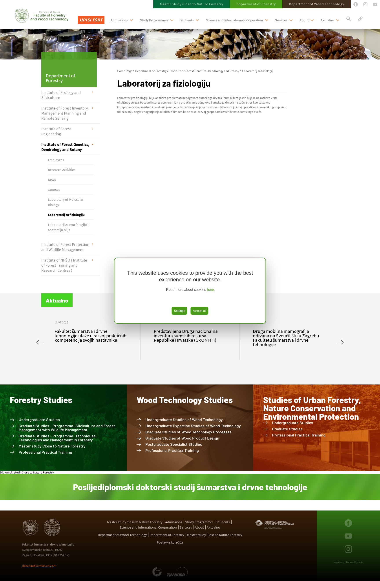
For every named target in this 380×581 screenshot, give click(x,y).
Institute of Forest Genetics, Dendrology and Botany (65, 147)
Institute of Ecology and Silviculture (61, 95)
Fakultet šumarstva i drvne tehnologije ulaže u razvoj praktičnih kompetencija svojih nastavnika (90, 335)
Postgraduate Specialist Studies (173, 444)
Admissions (119, 20)
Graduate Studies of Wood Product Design (182, 438)
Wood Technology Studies (185, 400)
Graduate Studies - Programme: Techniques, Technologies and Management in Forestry (58, 437)
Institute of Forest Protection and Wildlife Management (65, 247)
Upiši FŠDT (91, 19)
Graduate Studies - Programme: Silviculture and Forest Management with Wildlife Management (67, 427)
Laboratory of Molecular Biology (66, 202)
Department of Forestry (256, 4)
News (52, 179)
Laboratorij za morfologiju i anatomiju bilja (68, 227)
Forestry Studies (41, 400)
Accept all (199, 310)
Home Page (124, 71)
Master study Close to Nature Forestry (191, 4)
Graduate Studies (287, 428)
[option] (91, 333)
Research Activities (61, 169)
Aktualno (327, 20)
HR (82, 31)
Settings (179, 310)
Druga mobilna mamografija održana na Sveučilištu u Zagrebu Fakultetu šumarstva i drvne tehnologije (286, 337)
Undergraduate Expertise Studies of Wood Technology (193, 425)
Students (187, 20)
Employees (56, 160)
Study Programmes (154, 20)
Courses (54, 189)
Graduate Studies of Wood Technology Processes (188, 431)
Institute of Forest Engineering (56, 131)
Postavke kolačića (170, 542)
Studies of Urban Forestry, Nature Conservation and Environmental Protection (312, 408)
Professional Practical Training (45, 452)
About (304, 20)
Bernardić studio (354, 562)
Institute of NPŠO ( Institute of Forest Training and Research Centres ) (64, 265)
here (210, 289)
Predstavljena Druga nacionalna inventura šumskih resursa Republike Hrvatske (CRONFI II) (186, 335)
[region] (190, 291)
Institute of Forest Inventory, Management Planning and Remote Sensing (64, 113)
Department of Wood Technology (316, 4)
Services (281, 20)
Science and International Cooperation (234, 20)
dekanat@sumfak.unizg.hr (39, 566)
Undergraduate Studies (39, 419)
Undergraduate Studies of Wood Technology (184, 419)
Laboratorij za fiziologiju (66, 214)
